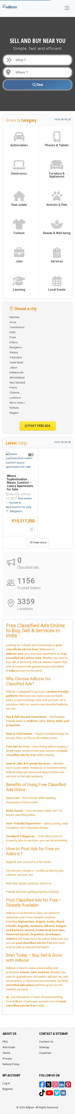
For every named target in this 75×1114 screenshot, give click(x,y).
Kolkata (14, 407)
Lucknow (15, 397)
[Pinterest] (68, 1086)
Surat (13, 322)
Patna (13, 387)
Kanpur (14, 352)
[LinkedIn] (61, 1086)
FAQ (5, 1041)
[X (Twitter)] (48, 1086)
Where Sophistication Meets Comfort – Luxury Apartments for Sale (20, 482)
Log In (6, 1083)
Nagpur (14, 412)
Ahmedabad (17, 377)
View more (61, 119)
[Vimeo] (57, 1094)
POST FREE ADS (39, 425)
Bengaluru (16, 347)
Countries (45, 1052)
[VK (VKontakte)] (63, 1094)
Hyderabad (16, 362)
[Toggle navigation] (67, 8)
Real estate (25, 498)
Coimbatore (17, 327)
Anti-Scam (8, 1047)
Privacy (7, 1058)
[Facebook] (42, 1086)
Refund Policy (10, 1064)
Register (7, 1089)
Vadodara (16, 357)
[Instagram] (55, 1086)
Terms (6, 1052)
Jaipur (14, 367)
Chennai (14, 392)
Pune (13, 337)
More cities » (17, 402)
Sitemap (44, 1047)
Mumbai (14, 317)
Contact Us (46, 1041)
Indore (14, 342)
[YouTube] (49, 1094)
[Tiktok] (42, 1094)
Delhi (13, 332)
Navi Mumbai (17, 382)
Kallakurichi (17, 372)
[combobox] (40, 72)
